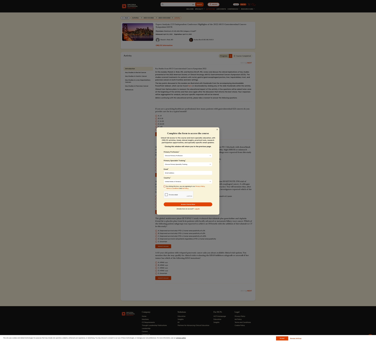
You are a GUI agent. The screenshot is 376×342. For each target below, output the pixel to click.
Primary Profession (171, 152)
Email (166, 169)
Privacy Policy (200, 186)
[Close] (217, 129)
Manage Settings (295, 338)
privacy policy (181, 338)
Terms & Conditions (172, 188)
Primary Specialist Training (175, 160)
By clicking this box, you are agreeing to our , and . (185, 187)
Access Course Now (188, 204)
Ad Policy (185, 188)
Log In (197, 209)
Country (167, 178)
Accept (282, 338)
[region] (188, 338)
